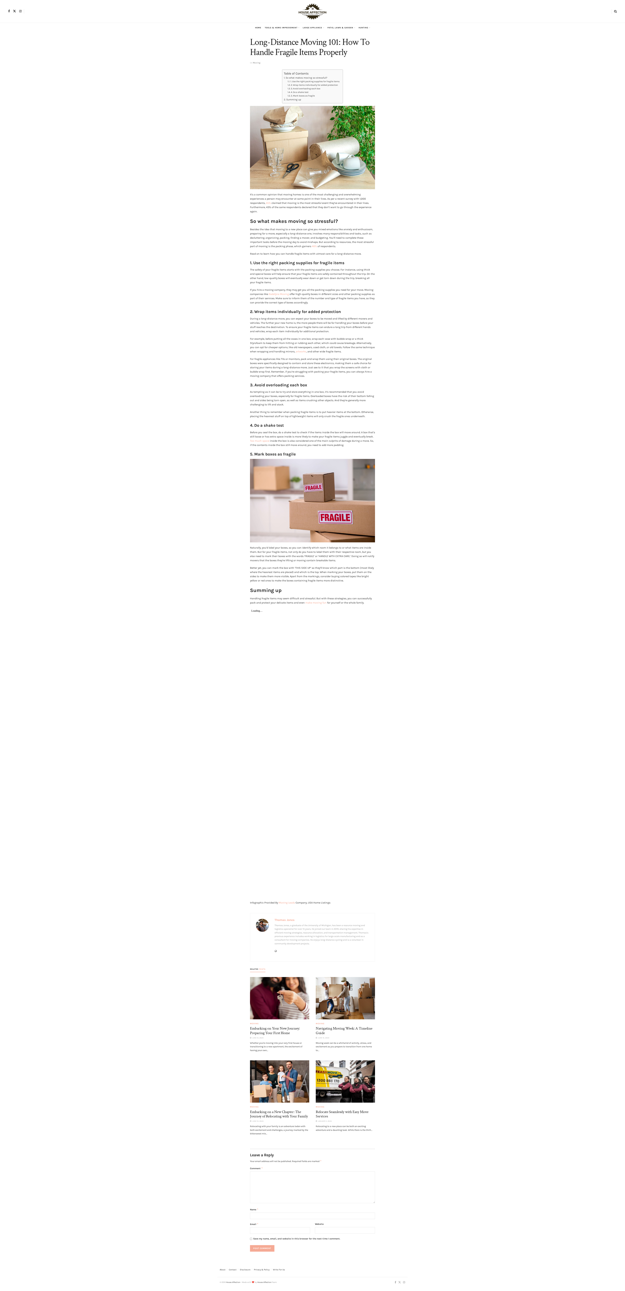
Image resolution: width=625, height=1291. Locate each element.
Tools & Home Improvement (281, 28)
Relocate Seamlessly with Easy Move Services (342, 1114)
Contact (232, 1269)
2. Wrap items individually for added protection (314, 85)
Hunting (363, 28)
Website (319, 1224)
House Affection (233, 1282)
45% (268, 202)
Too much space (259, 440)
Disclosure (245, 1269)
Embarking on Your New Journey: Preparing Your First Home (275, 1030)
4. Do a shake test (299, 92)
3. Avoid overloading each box (305, 88)
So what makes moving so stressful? (306, 77)
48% (314, 246)
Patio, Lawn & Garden (340, 28)
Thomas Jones (285, 920)
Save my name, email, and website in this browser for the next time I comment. (296, 1238)
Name (254, 1209)
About (222, 1269)
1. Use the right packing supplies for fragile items (315, 81)
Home (258, 28)
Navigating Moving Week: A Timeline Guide (344, 1030)
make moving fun (315, 602)
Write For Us (279, 1269)
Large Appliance (312, 28)
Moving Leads (287, 902)
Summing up (293, 99)
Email (254, 1224)
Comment (256, 1168)
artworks (301, 351)
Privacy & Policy (262, 1269)
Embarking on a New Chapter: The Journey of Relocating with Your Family (279, 1114)
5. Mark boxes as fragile (303, 95)
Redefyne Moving (279, 294)
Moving (257, 62)
